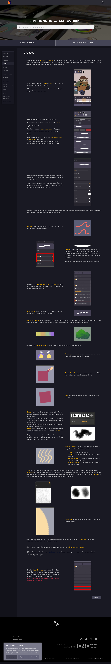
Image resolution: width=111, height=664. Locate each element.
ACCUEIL (16, 637)
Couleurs (5, 77)
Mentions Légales (50, 658)
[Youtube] (96, 639)
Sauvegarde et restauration (7, 97)
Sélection (5, 70)
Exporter (5, 93)
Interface (5, 56)
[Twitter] (86, 639)
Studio (4, 53)
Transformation (7, 74)
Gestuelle (5, 60)
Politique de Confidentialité (95, 658)
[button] (83, 43)
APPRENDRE (17, 640)
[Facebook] (81, 639)
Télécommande (7, 101)
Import (4, 89)
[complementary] (22, 652)
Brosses (5, 63)
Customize (11, 657)
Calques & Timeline (5, 85)
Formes (5, 67)
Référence (5, 81)
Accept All (34, 657)
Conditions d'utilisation (72, 658)
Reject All (22, 657)
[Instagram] (91, 639)
